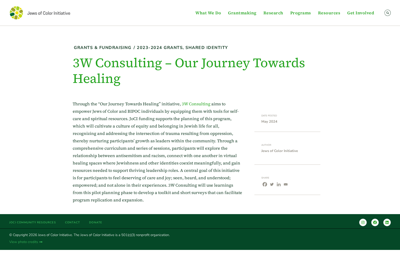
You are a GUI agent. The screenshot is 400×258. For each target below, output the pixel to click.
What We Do (208, 13)
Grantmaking (242, 13)
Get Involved (360, 13)
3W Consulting (196, 104)
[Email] (286, 184)
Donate (95, 222)
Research (273, 13)
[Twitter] (272, 184)
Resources (329, 13)
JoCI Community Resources (32, 222)
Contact (72, 222)
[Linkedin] (279, 184)
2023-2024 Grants (160, 47)
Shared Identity (206, 47)
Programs (300, 13)
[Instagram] (363, 222)
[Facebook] (265, 184)
